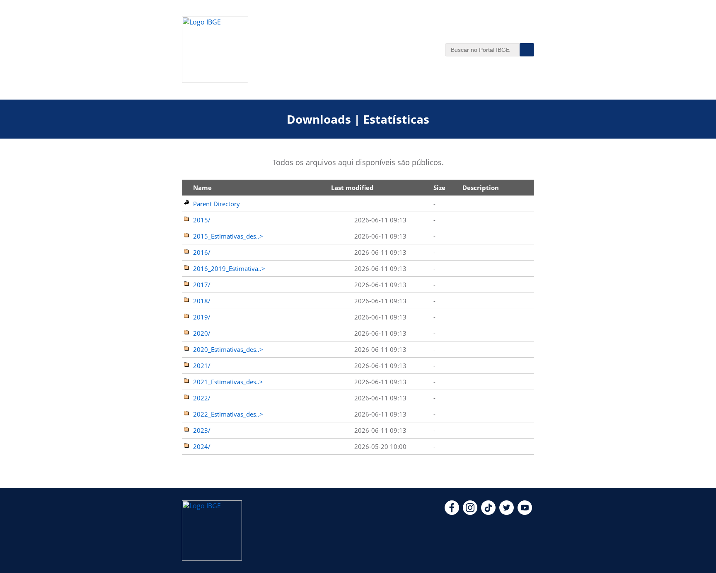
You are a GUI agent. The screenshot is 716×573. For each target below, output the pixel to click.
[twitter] (506, 512)
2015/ (201, 220)
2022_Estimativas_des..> (228, 414)
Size (439, 187)
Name (202, 187)
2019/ (201, 317)
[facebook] (452, 512)
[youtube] (525, 512)
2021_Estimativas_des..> (228, 382)
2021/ (201, 365)
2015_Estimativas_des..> (228, 236)
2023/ (201, 430)
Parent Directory (216, 204)
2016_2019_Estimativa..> (229, 268)
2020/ (201, 333)
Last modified (352, 187)
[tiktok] (488, 512)
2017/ (201, 284)
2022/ (201, 398)
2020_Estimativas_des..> (228, 349)
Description (480, 187)
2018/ (201, 301)
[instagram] (470, 512)
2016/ (201, 252)
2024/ (201, 446)
